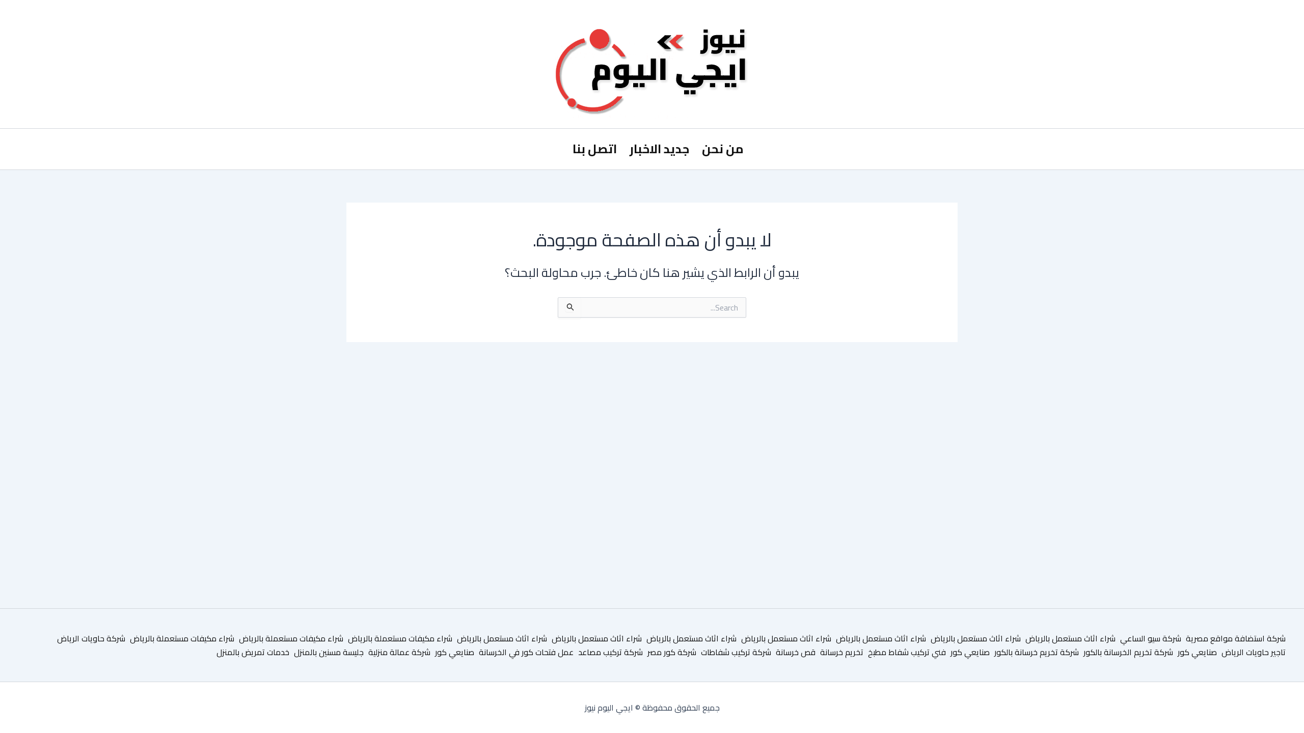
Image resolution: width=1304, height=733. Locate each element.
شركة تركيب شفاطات (736, 652)
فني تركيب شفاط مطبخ (907, 652)
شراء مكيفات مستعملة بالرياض (400, 638)
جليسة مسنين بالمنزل (329, 652)
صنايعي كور (1197, 652)
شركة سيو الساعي (1150, 638)
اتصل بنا (595, 148)
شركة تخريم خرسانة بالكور (1036, 652)
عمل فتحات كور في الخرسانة (526, 652)
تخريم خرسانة (841, 652)
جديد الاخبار (659, 148)
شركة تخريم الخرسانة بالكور (1128, 652)
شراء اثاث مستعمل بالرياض (1070, 638)
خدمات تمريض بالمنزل (252, 652)
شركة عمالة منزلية (399, 652)
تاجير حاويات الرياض (1253, 652)
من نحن (723, 148)
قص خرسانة (796, 652)
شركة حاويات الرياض (91, 638)
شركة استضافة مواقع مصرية (1236, 638)
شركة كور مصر (671, 652)
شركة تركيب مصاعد (610, 652)
